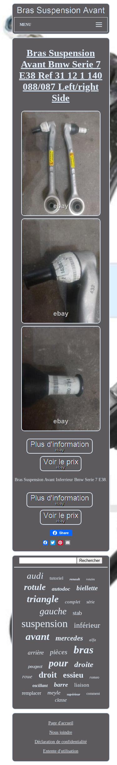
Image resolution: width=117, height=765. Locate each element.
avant (37, 636)
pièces (58, 652)
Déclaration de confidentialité (61, 741)
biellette (87, 588)
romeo (94, 677)
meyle (54, 692)
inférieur (87, 625)
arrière (36, 652)
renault (75, 579)
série (90, 602)
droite (83, 664)
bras (84, 650)
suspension (45, 623)
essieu (73, 675)
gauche (53, 611)
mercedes (69, 638)
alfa (92, 639)
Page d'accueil (60, 723)
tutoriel (56, 578)
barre (61, 684)
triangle (43, 598)
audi (35, 576)
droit (48, 675)
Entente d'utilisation (60, 751)
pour (58, 663)
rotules (90, 579)
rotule (35, 587)
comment (93, 693)
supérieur (73, 694)
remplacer (31, 693)
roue (27, 676)
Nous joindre (60, 732)
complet (72, 601)
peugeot (35, 666)
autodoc (61, 589)
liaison (81, 685)
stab (77, 613)
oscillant (40, 685)
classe (61, 700)
